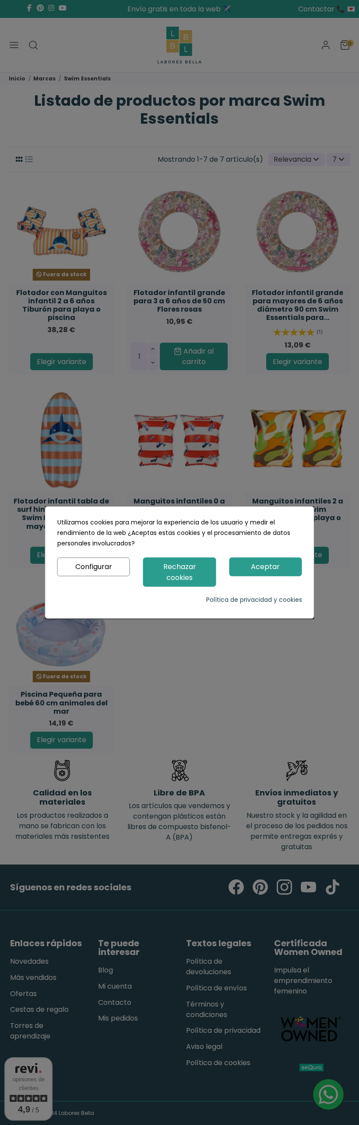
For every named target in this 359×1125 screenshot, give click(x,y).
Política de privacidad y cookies (254, 600)
